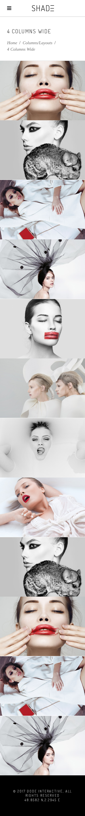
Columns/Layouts (37, 42)
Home (12, 42)
